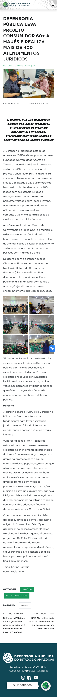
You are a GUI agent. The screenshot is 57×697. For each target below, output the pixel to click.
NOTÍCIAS (7, 66)
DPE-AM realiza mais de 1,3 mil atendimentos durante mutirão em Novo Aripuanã (41, 621)
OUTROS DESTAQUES (25, 66)
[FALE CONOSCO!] (46, 686)
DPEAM (24, 605)
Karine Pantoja (11, 103)
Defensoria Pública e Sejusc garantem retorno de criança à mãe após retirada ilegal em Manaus (14, 623)
